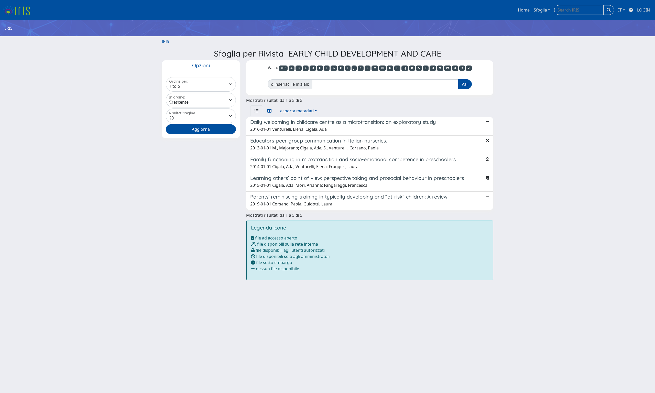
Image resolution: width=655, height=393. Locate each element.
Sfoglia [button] (540, 10)
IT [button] (620, 10)
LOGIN (643, 10)
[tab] (256, 110)
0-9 (283, 68)
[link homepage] (18, 10)
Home (524, 10)
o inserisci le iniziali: (290, 84)
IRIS (165, 41)
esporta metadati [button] (297, 111)
